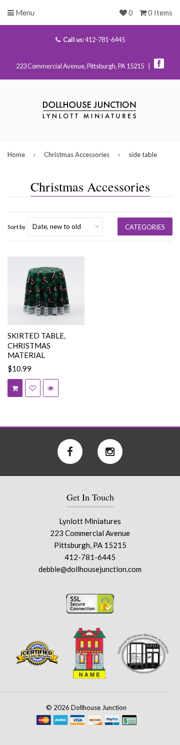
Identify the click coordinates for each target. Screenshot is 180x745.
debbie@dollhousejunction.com (90, 569)
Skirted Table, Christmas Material (37, 345)
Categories (145, 227)
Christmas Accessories (77, 154)
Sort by (17, 226)
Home (16, 154)
